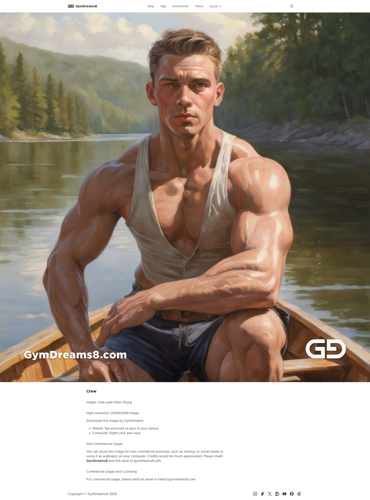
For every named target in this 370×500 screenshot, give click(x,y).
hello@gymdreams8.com (176, 479)
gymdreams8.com (147, 460)
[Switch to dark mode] (299, 6)
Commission (180, 6)
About (199, 6)
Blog (151, 6)
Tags (163, 6)
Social (213, 6)
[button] (215, 6)
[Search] (292, 6)
